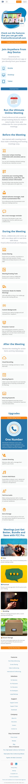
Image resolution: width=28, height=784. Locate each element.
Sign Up (19, 1)
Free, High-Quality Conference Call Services (14, 750)
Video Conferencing (14, 668)
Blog (14, 744)
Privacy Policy (14, 767)
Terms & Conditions (14, 776)
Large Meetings (14, 694)
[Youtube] (12, 764)
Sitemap (14, 770)
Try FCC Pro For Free (14, 648)
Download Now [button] (14, 89)
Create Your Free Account (14, 42)
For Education (14, 687)
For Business (14, 680)
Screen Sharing (14, 664)
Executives (14, 722)
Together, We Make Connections (14, 757)
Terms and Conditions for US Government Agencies (14, 779)
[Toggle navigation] (7, 1)
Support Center (14, 702)
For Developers (14, 690)
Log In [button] (24, 1)
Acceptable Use (14, 773)
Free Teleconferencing (14, 661)
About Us (14, 718)
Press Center (14, 737)
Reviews (14, 741)
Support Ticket (14, 706)
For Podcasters (14, 683)
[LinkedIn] (16, 764)
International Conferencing (14, 671)
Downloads (14, 709)
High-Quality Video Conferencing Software (14, 753)
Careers (14, 725)
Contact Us (14, 729)
